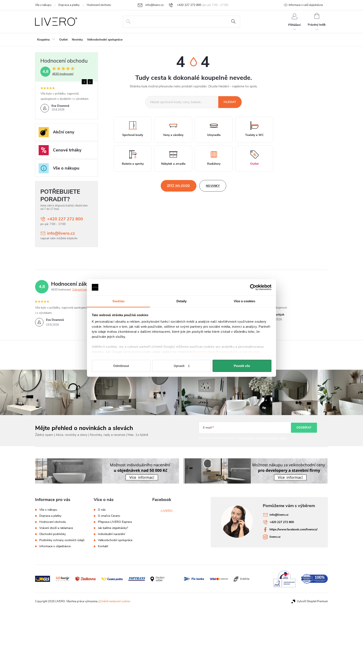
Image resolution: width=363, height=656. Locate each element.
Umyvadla (214, 135)
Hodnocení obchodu (99, 5)
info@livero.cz (61, 233)
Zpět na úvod (178, 186)
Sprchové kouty (132, 135)
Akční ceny (63, 132)
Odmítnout (121, 365)
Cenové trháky (67, 150)
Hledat (233, 22)
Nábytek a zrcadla (173, 164)
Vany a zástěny (173, 135)
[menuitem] (46, 39)
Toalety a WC (254, 135)
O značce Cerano (109, 516)
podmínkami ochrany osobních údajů (263, 438)
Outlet (254, 164)
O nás (102, 509)
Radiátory (213, 164)
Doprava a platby (69, 5)
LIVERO (166, 511)
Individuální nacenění (111, 534)
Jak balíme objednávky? (113, 528)
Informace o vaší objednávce (306, 5)
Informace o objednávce (55, 546)
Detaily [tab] (181, 301)
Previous (84, 81)
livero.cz (275, 537)
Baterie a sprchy (133, 164)
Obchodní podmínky (52, 534)
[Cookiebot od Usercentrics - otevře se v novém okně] (253, 287)
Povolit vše (242, 365)
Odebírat (304, 428)
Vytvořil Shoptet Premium (312, 601)
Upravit (179, 365)
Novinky (213, 186)
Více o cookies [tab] (244, 301)
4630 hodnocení (62, 74)
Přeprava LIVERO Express (115, 522)
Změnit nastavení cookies (115, 601)
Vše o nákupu (43, 5)
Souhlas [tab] (118, 301)
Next (90, 81)
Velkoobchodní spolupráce (115, 540)
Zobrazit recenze (82, 290)
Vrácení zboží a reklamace (56, 528)
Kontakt (103, 546)
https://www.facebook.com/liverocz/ (293, 529)
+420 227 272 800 (65, 219)
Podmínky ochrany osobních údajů (61, 540)
